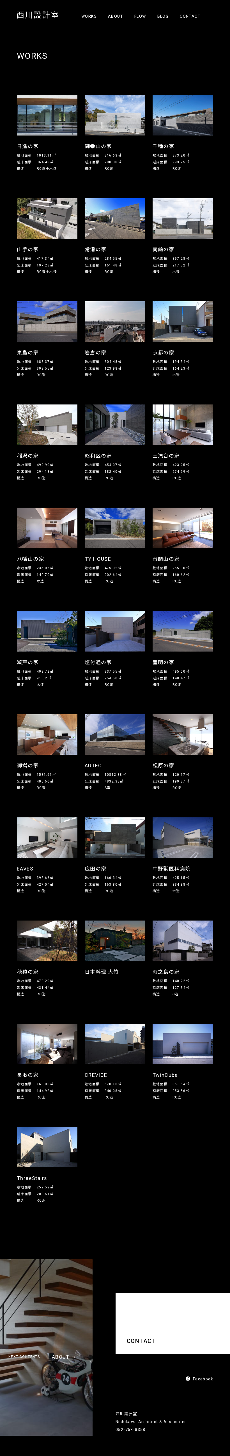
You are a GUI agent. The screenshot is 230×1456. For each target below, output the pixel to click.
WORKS (89, 16)
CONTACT (190, 16)
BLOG (163, 16)
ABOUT (115, 16)
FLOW (140, 16)
